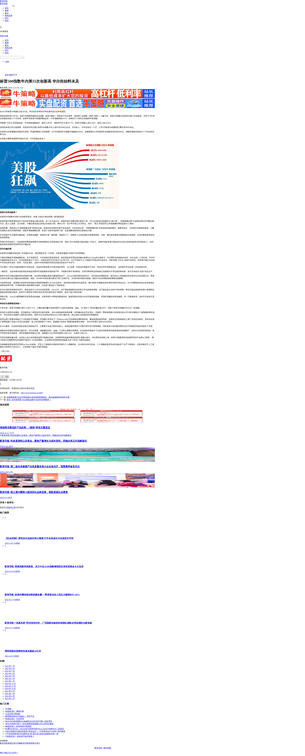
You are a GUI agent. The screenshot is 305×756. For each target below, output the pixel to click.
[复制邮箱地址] (7, 377)
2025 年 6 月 (10, 669)
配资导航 (98, 748)
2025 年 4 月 (10, 674)
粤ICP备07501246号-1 (9, 753)
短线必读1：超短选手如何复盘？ (20, 736)
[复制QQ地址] (2, 377)
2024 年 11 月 (10, 686)
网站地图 (107, 748)
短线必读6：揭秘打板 (15, 711)
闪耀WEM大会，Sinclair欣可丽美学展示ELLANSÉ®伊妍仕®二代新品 (35, 729)
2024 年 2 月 (10, 696)
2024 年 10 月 (10, 689)
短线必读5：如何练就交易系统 (18, 726)
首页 (7, 75)
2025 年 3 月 (10, 676)
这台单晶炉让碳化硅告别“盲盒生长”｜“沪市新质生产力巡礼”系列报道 (36, 731)
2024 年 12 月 (10, 684)
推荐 (11, 75)
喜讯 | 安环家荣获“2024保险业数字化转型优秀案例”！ (29, 400)
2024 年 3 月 (10, 694)
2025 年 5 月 (10, 671)
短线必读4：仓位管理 (15, 719)
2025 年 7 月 (10, 666)
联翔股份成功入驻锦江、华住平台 (20, 716)
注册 (14, 507)
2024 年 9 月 (10, 691)
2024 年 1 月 (10, 699)
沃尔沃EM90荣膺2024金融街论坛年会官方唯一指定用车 (29, 721)
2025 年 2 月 (10, 679)
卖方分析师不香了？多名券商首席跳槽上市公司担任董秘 (29, 724)
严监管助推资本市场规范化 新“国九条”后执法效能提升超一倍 (32, 734)
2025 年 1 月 (10, 681)
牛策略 (7, 61)
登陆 (8, 507)
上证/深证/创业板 (13, 714)
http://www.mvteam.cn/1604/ (32, 393)
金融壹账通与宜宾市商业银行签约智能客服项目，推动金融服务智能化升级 (38, 397)
